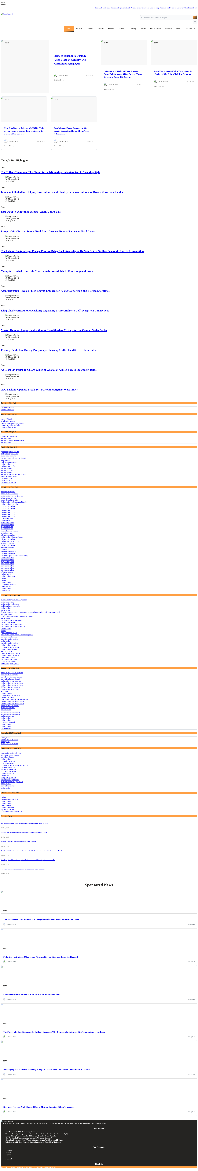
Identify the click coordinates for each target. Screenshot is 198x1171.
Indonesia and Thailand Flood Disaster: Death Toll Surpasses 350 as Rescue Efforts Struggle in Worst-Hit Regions (123, 74)
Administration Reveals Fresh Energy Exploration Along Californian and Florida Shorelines (55, 290)
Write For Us (5, 1167)
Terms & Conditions (16, 1167)
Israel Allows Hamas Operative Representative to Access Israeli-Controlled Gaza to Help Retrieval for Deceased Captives (127, 8)
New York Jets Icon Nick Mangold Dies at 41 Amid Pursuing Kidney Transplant (23, 869)
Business (8, 1153)
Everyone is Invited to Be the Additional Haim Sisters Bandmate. (19, 841)
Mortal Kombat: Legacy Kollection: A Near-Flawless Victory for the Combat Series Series (54, 330)
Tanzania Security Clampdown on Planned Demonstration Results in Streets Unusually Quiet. (38, 1134)
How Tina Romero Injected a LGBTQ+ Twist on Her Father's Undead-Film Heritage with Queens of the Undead (24, 131)
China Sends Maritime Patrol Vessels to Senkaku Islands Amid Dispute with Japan (34, 1140)
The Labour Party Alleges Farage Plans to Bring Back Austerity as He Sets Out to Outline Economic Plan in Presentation (72, 251)
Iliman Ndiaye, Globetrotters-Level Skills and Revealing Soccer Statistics (31, 1136)
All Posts (9, 1151)
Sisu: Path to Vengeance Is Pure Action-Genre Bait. (31, 211)
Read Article (57, 80)
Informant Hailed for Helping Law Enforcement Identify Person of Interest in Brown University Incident (62, 191)
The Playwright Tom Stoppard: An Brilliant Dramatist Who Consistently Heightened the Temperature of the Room (33, 850)
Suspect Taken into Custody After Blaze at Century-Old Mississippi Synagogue (70, 59)
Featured (9, 1159)
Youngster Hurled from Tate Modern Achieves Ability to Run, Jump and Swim (47, 271)
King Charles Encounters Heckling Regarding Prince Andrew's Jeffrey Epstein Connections (55, 310)
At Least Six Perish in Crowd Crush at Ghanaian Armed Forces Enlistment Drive (49, 369)
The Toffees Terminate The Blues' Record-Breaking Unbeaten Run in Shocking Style (50, 172)
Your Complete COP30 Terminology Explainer (22, 1132)
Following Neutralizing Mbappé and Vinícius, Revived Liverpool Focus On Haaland (24, 832)
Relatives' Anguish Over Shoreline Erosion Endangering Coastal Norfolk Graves (33, 1142)
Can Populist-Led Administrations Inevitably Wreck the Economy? (29, 1138)
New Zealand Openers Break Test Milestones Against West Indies (39, 389)
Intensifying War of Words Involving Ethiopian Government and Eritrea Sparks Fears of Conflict (28, 860)
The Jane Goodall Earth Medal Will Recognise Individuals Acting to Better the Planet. (25, 823)
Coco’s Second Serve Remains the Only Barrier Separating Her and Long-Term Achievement (71, 131)
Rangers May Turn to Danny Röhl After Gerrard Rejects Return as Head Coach (48, 231)
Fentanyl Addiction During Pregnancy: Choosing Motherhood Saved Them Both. (48, 350)
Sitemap (25, 1167)
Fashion (8, 1157)
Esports (8, 1155)
